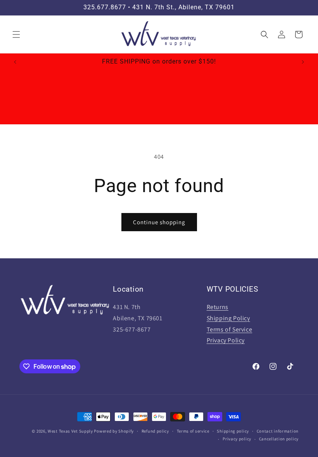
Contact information (278, 431)
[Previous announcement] (15, 61)
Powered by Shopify (114, 431)
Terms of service (193, 431)
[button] (16, 34)
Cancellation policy (279, 439)
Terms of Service (229, 329)
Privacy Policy (226, 340)
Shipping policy (233, 431)
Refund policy (155, 431)
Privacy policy (237, 439)
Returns (217, 307)
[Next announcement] (302, 61)
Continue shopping (159, 222)
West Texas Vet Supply (70, 431)
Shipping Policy (228, 318)
